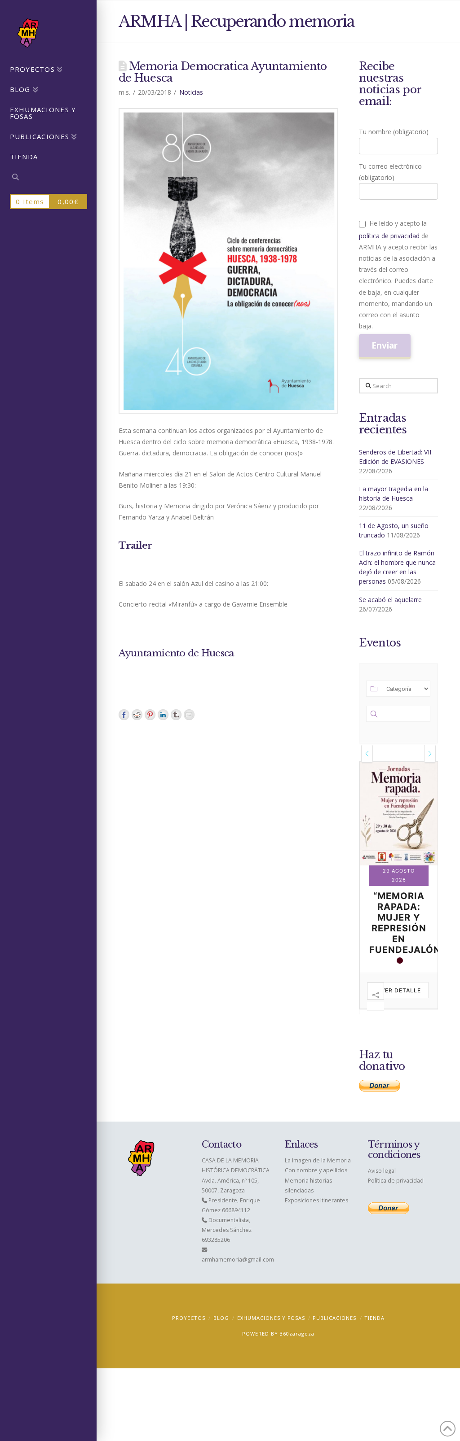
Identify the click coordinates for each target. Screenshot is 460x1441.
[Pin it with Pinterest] (150, 714)
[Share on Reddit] (137, 714)
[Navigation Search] (48, 178)
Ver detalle (401, 990)
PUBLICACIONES (334, 1317)
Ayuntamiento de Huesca (176, 653)
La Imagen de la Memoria (318, 1160)
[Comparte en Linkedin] (163, 714)
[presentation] (367, 753)
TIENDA (374, 1317)
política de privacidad (389, 235)
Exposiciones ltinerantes (316, 1200)
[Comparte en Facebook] (124, 714)
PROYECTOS (188, 1317)
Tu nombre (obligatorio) (394, 131)
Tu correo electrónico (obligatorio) (390, 172)
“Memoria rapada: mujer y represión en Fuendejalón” (406, 923)
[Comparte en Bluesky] (176, 714)
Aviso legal (382, 1171)
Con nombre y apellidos (316, 1170)
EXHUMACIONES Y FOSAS (271, 1317)
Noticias (191, 92)
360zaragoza (297, 1333)
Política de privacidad (396, 1180)
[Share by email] (189, 714)
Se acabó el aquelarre (390, 599)
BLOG (221, 1317)
